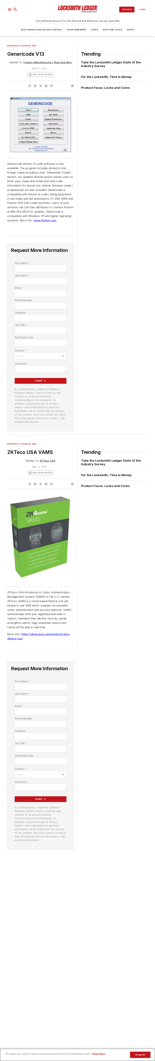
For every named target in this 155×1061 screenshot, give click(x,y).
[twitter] (40, 85)
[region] (77, 1055)
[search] (15, 9)
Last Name (22, 275)
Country (20, 350)
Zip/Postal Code (24, 337)
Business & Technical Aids (21, 46)
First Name (22, 263)
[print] (72, 85)
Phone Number (23, 300)
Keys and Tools (112, 30)
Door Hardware (76, 30)
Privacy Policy (98, 1054)
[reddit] (46, 85)
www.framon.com (45, 220)
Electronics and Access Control (41, 30)
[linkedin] (35, 85)
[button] (9, 9)
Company (20, 312)
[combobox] (40, 356)
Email (19, 287)
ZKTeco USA (47, 460)
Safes (130, 30)
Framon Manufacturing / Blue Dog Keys (47, 62)
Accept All (140, 1055)
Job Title (21, 324)
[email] (51, 85)
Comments (21, 363)
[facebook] (29, 85)
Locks (94, 30)
